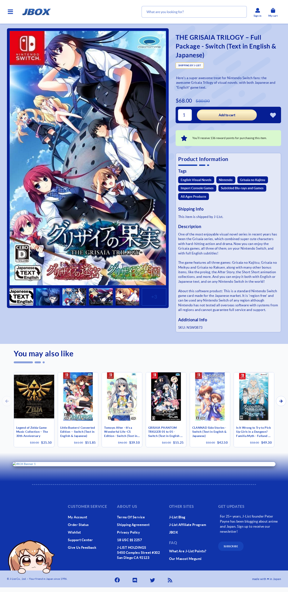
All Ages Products (193, 196)
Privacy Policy (128, 532)
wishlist (74, 532)
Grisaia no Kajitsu (252, 180)
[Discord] (135, 578)
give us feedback (82, 547)
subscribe (231, 546)
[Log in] (273, 115)
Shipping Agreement (133, 525)
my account (77, 517)
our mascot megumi (185, 559)
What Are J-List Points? (187, 551)
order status (78, 525)
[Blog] (170, 578)
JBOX (173, 532)
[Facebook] (118, 578)
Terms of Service (131, 517)
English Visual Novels (196, 180)
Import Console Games (197, 188)
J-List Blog (177, 517)
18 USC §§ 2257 (129, 540)
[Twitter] (153, 578)
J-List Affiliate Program (187, 525)
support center (80, 540)
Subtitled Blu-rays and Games (242, 188)
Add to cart (227, 115)
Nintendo (226, 180)
